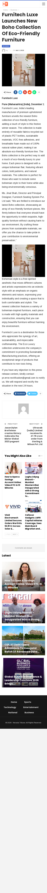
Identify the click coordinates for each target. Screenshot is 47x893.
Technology (10, 707)
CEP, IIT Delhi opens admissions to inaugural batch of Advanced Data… (22, 648)
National (12, 712)
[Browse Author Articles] (23, 409)
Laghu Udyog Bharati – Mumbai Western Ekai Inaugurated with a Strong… (23, 616)
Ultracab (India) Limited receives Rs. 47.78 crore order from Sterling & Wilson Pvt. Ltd (34, 436)
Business (6, 46)
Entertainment (31, 707)
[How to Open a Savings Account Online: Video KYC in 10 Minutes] (13, 468)
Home (14, 702)
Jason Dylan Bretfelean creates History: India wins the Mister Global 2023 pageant (13, 434)
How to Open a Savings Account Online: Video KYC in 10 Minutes (23, 584)
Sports (27, 702)
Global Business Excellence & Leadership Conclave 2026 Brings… (23, 680)
